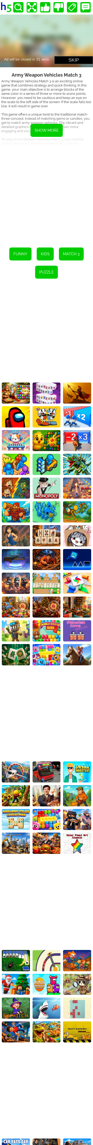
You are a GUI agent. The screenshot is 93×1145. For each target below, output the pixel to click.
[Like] (45, 7)
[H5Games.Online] (6, 7)
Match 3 (71, 254)
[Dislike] (58, 7)
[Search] (18, 7)
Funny (20, 254)
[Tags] (72, 7)
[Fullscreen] (32, 7)
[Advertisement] (46, 193)
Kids (45, 254)
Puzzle (46, 272)
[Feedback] (85, 7)
